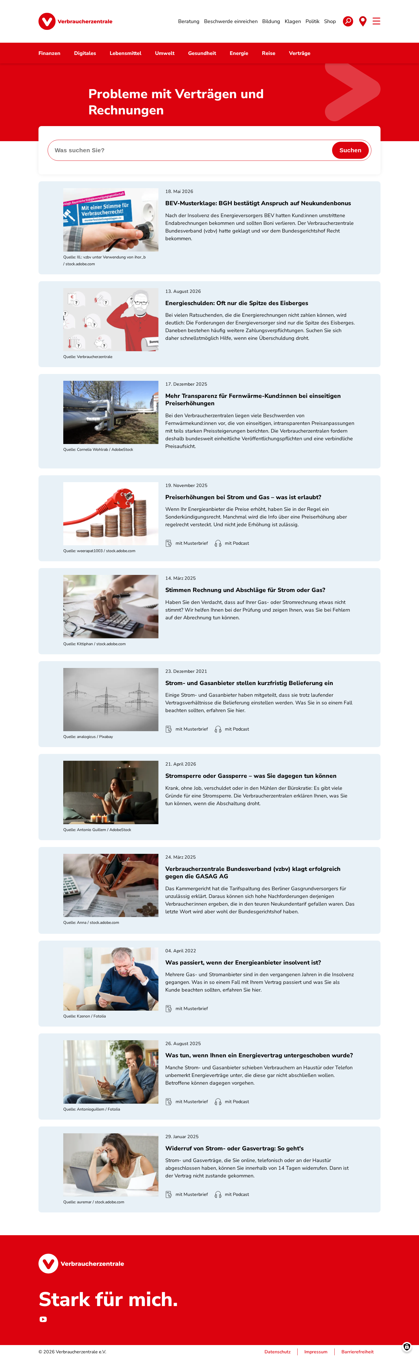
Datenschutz (277, 1352)
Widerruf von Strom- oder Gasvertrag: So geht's (234, 1148)
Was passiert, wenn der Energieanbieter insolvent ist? (243, 963)
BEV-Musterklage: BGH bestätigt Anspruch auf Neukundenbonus (258, 203)
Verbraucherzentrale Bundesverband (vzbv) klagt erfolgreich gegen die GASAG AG (253, 872)
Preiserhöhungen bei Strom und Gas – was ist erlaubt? (243, 497)
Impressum (316, 1352)
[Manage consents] (407, 1347)
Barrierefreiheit (357, 1352)
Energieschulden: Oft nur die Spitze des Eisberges (236, 303)
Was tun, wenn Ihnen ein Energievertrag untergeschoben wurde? (259, 1055)
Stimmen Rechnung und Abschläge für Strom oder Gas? (245, 590)
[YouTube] (43, 1319)
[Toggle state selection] (363, 21)
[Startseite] (75, 21)
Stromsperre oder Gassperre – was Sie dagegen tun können (251, 776)
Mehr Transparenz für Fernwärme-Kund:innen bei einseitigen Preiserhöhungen (253, 399)
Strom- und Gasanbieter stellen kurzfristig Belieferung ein (249, 683)
